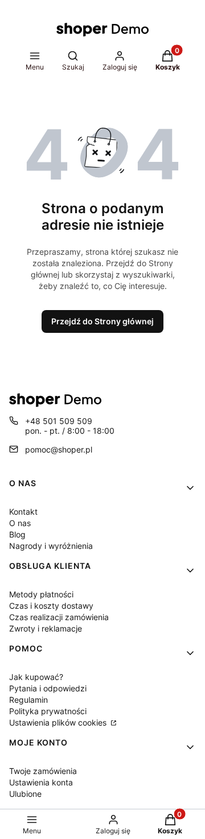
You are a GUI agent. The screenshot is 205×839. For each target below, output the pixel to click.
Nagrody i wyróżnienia (51, 546)
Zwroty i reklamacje (45, 628)
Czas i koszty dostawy (51, 605)
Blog (17, 534)
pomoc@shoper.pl (58, 449)
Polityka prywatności (48, 711)
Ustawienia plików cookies (59, 722)
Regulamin (28, 699)
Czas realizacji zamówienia (59, 617)
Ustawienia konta (41, 782)
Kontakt (23, 511)
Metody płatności (41, 594)
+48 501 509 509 (58, 421)
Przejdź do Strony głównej (102, 321)
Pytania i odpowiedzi (48, 688)
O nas (20, 523)
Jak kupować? (36, 677)
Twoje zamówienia (43, 771)
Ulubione (25, 794)
